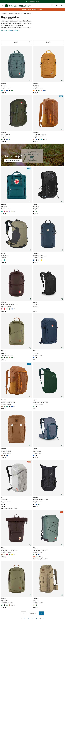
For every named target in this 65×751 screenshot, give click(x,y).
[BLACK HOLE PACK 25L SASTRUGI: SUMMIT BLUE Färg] (36, 139)
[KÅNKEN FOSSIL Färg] (12, 211)
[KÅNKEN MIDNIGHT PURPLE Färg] (9, 211)
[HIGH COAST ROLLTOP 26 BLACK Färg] (36, 554)
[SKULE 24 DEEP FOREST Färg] (39, 90)
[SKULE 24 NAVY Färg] (44, 90)
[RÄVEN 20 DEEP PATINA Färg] (7, 357)
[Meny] (2, 5)
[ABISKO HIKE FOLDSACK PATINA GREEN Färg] (39, 504)
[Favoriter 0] (57, 5)
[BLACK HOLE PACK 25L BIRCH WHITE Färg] (41, 139)
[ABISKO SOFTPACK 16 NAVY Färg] (34, 260)
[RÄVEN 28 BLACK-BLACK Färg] (4, 605)
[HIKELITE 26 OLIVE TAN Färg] (2, 260)
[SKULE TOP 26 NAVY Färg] (7, 139)
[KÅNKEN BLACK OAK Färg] (4, 211)
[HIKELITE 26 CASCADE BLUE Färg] (4, 260)
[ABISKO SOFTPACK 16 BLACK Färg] (36, 260)
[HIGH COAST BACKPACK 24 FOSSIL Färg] (7, 309)
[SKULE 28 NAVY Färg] (7, 90)
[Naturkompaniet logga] (17, 5)
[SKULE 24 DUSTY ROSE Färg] (41, 90)
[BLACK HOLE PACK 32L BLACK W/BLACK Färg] (9, 406)
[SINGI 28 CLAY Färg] (34, 605)
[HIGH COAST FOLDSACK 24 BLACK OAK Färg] (2, 554)
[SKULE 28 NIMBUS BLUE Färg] (2, 90)
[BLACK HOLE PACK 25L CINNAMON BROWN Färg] (34, 139)
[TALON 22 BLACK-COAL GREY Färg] (34, 211)
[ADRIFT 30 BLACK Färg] (4, 504)
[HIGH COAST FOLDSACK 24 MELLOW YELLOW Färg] (12, 554)
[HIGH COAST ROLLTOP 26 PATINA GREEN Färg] (34, 554)
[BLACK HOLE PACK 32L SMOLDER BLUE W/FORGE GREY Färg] (12, 406)
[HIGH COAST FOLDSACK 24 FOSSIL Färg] (4, 554)
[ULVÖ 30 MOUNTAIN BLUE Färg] (34, 357)
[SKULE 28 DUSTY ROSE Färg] (4, 90)
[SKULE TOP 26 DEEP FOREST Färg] (2, 139)
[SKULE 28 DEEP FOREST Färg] (12, 90)
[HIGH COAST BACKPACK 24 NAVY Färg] (12, 309)
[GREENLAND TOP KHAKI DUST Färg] (2, 455)
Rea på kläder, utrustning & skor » (32, 10)
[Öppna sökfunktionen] (52, 5)
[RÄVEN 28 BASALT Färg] (12, 605)
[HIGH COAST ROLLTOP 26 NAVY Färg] (39, 554)
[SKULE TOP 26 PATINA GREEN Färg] (9, 139)
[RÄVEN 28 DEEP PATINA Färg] (7, 605)
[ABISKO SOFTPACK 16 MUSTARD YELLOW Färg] (41, 260)
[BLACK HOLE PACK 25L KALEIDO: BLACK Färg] (44, 139)
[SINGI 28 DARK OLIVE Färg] (36, 605)
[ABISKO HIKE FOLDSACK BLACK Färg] (34, 504)
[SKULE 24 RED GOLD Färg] (34, 90)
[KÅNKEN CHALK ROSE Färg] (7, 211)
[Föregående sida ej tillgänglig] (23, 613)
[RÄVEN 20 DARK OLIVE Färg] (12, 357)
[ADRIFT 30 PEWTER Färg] (2, 504)
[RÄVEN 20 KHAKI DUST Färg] (9, 357)
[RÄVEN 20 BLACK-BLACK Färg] (4, 357)
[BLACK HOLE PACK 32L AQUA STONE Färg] (4, 406)
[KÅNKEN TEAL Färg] (2, 211)
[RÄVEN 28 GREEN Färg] (2, 605)
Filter (47, 42)
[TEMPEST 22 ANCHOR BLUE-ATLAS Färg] (34, 455)
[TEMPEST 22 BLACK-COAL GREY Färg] (36, 455)
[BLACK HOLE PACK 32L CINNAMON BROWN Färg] (2, 406)
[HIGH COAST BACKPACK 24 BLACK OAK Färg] (2, 309)
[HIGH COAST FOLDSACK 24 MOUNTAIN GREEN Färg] (9, 554)
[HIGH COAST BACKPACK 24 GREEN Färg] (9, 309)
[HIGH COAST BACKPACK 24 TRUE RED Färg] (4, 309)
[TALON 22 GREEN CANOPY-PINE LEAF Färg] (36, 211)
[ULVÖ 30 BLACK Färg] (36, 357)
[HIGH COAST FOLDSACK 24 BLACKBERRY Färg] (7, 554)
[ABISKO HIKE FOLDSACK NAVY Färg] (36, 504)
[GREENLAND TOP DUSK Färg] (7, 455)
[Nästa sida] (41, 613)
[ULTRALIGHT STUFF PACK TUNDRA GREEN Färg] (34, 406)
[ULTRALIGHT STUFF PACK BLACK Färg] (36, 406)
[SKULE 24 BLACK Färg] (36, 90)
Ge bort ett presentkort (13, 160)
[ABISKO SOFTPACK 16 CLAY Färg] (39, 260)
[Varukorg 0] (62, 5)
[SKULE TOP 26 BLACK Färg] (4, 139)
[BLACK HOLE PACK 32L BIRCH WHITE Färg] (7, 406)
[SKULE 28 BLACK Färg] (9, 90)
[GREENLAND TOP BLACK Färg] (4, 455)
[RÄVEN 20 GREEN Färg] (2, 357)
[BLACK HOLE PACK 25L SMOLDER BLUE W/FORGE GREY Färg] (39, 139)
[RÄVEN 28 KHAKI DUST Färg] (9, 605)
